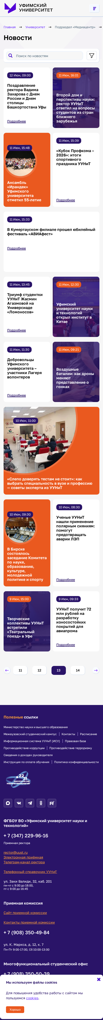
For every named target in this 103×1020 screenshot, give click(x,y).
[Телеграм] (30, 803)
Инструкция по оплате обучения (26, 762)
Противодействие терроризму (70, 748)
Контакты (68, 734)
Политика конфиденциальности (76, 762)
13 (58, 670)
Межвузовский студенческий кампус (30, 734)
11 (20, 670)
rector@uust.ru (16, 852)
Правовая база (75, 741)
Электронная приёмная (23, 857)
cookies (32, 998)
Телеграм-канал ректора (24, 862)
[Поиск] (10, 55)
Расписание (88, 734)
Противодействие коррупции (24, 748)
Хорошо (15, 1009)
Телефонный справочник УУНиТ (30, 872)
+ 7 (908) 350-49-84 (26, 932)
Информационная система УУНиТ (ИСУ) (32, 741)
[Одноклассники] (41, 803)
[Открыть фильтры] (92, 55)
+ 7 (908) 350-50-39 (27, 973)
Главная (10, 27)
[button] (7, 670)
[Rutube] (52, 803)
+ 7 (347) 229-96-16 (26, 835)
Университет (35, 27)
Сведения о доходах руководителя (28, 755)
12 (39, 670)
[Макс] (8, 803)
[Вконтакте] (19, 803)
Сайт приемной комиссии (25, 913)
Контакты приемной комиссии (29, 922)
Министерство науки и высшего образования (36, 727)
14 (78, 670)
